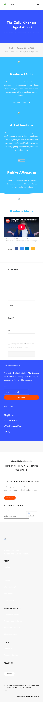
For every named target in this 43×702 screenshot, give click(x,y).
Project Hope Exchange (13, 621)
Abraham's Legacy (10, 634)
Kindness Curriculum (12, 627)
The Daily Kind (21, 32)
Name (11, 305)
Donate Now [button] (9, 497)
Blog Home (9, 415)
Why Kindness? (10, 587)
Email (11, 318)
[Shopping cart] (31, 5)
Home (6, 52)
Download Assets (23, 697)
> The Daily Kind (11, 420)
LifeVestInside (34, 32)
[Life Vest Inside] (11, 5)
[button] (38, 5)
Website (11, 330)
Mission (7, 567)
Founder (7, 580)
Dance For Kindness (11, 614)
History (7, 573)
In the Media (9, 600)
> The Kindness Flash (13, 426)
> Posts (7, 431)
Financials (35, 697)
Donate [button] (9, 674)
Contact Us (8, 648)
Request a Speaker (11, 655)
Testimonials (8, 593)
